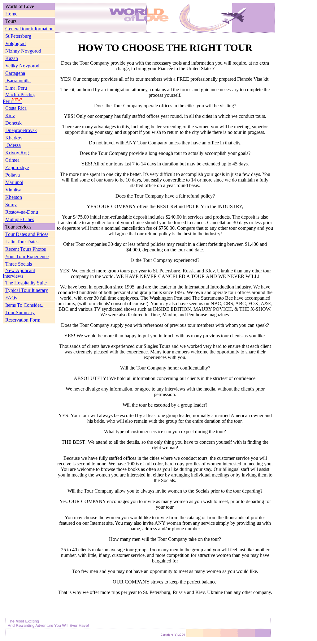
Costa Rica (16, 108)
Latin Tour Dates (21, 241)
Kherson (13, 197)
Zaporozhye (17, 167)
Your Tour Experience (27, 256)
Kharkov (14, 137)
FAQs (11, 297)
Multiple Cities (19, 219)
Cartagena (15, 73)
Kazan (11, 58)
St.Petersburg (18, 36)
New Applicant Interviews (19, 273)
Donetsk (13, 123)
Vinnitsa (13, 189)
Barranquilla (18, 80)
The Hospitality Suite (26, 282)
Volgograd (15, 43)
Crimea (12, 160)
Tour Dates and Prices (26, 234)
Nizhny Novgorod (23, 50)
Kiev (10, 115)
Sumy (11, 204)
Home (11, 13)
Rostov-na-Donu (21, 212)
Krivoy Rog (17, 152)
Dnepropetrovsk (21, 130)
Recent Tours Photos (25, 249)
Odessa (13, 145)
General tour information (29, 28)
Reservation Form (22, 320)
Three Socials (18, 264)
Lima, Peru (16, 88)
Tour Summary (20, 312)
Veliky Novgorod (22, 65)
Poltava (12, 174)
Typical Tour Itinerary (26, 290)
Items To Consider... (25, 305)
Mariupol (14, 182)
